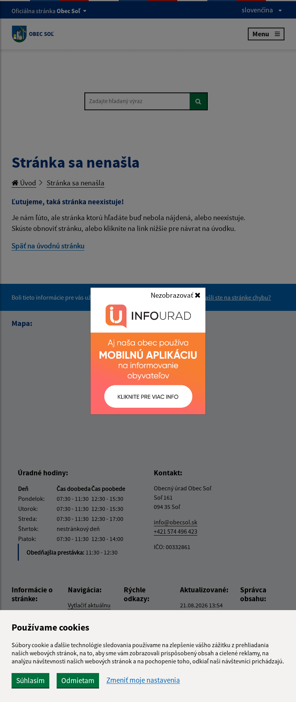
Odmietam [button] (77, 680)
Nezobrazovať (173, 295)
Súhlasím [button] (30, 680)
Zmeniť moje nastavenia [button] (143, 680)
